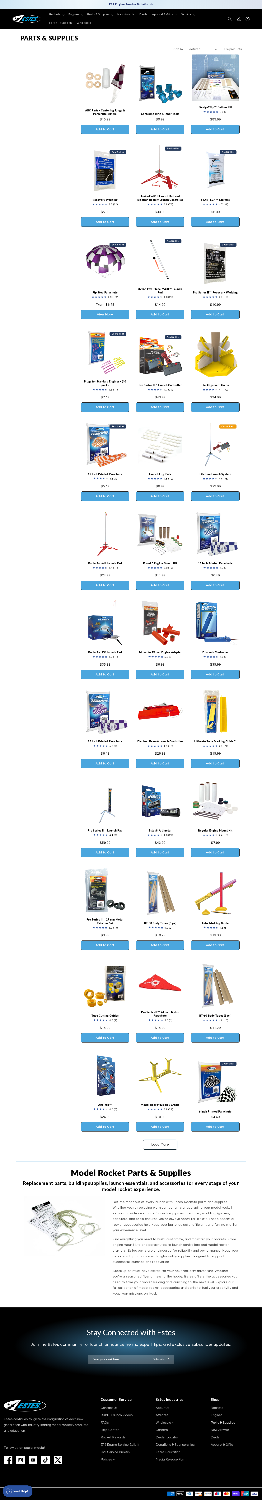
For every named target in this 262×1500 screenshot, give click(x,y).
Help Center (110, 1430)
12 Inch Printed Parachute (105, 474)
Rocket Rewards (113, 1437)
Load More (160, 1144)
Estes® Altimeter (160, 830)
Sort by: (179, 49)
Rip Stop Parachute (105, 292)
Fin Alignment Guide (215, 385)
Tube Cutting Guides (105, 1015)
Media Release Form (171, 1459)
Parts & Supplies (223, 1422)
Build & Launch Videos (117, 1415)
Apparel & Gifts (222, 1444)
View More (105, 314)
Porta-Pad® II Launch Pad (105, 563)
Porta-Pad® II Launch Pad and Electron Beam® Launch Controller (160, 198)
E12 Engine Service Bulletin (120, 1444)
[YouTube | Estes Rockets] (33, 1460)
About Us (162, 1408)
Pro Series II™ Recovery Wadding (215, 292)
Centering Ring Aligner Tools (160, 113)
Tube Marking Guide (215, 923)
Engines (216, 1415)
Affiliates (162, 1415)
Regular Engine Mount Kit (215, 830)
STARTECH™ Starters (215, 199)
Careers (162, 1430)
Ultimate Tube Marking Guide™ (215, 741)
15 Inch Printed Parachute (105, 741)
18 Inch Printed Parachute (215, 563)
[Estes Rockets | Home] (25, 1405)
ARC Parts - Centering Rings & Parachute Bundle (105, 112)
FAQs (105, 1422)
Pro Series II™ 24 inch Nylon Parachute (160, 1013)
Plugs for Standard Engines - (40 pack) (105, 383)
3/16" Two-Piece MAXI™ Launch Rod (160, 290)
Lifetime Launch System (215, 474)
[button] (56, 15)
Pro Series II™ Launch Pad (105, 830)
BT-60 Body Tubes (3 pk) (215, 1015)
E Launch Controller (215, 652)
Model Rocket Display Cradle (160, 1104)
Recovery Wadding (105, 199)
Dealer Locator (167, 1437)
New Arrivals (220, 1430)
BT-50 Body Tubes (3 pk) (160, 923)
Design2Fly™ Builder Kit (215, 107)
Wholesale (163, 1422)
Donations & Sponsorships (175, 1444)
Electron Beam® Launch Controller (160, 741)
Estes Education (168, 1452)
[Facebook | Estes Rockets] (8, 1460)
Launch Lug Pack (160, 474)
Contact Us (109, 1408)
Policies (106, 1459)
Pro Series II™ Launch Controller (160, 385)
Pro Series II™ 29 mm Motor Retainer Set (105, 921)
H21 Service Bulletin (115, 1452)
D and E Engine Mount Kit (160, 563)
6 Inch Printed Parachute (215, 1111)
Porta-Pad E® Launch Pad (105, 652)
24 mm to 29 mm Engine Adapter (160, 652)
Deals (215, 1437)
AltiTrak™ (105, 1104)
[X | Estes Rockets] (58, 1460)
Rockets (217, 1408)
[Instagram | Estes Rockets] (20, 1460)
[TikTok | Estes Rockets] (45, 1460)
